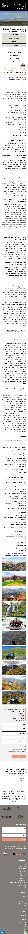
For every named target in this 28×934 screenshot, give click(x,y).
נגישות (2, 932)
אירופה (24, 906)
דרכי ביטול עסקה (21, 885)
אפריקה (24, 897)
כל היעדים (23, 929)
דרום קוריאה (22, 922)
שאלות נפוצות (22, 878)
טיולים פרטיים (22, 871)
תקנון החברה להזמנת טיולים (18, 883)
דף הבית (23, 864)
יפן (25, 924)
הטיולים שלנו (22, 866)
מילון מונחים (23, 876)
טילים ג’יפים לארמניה (9, 469)
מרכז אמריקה (22, 901)
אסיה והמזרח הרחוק (20, 899)
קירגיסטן (24, 920)
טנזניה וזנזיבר (22, 915)
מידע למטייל (22, 873)
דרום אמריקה (22, 903)
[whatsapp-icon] (25, 932)
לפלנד (24, 927)
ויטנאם (24, 917)
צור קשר (24, 887)
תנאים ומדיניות (22, 880)
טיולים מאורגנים (22, 869)
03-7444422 (20, 9)
